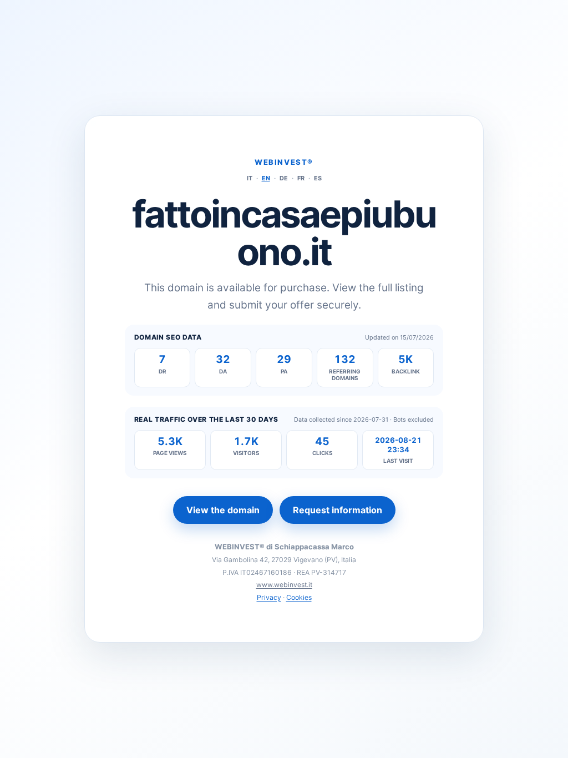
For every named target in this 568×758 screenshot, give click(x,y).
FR (301, 178)
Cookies (299, 597)
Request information (337, 510)
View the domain (223, 510)
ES (318, 178)
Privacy (269, 597)
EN (266, 178)
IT (249, 178)
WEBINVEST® (284, 162)
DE (284, 178)
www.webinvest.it (284, 584)
